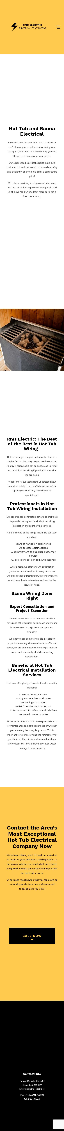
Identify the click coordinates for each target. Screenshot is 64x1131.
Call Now (32, 936)
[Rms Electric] (14, 26)
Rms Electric (32, 25)
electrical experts (35, 163)
